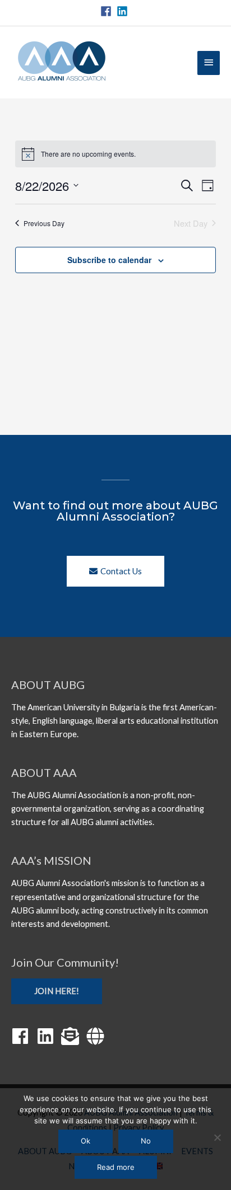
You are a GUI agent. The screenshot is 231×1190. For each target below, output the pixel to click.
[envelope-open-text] (73, 1036)
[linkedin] (124, 11)
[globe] (98, 1036)
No (146, 1140)
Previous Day (44, 223)
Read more (116, 1167)
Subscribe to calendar (109, 259)
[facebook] (107, 11)
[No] (217, 1137)
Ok (85, 1140)
